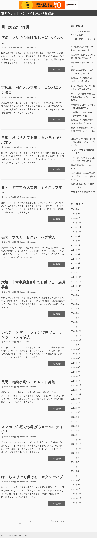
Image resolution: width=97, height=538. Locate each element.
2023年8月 (76, 349)
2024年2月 (76, 322)
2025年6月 (76, 249)
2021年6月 (76, 466)
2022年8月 (76, 403)
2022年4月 (76, 421)
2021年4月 (76, 475)
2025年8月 (76, 240)
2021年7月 (76, 462)
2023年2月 (76, 376)
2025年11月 (76, 227)
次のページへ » (57, 521)
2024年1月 (76, 326)
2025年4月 (76, 258)
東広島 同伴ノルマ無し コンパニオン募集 (32, 90)
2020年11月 (76, 498)
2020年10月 (76, 502)
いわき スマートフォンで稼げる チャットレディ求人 (32, 334)
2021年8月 (76, 457)
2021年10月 (76, 448)
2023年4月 (76, 367)
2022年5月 (76, 416)
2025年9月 (76, 236)
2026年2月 (76, 213)
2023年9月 (76, 344)
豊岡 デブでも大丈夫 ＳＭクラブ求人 (31, 189)
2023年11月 (76, 335)
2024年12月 (76, 276)
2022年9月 (76, 398)
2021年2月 (76, 484)
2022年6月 (76, 412)
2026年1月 (76, 218)
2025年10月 (76, 231)
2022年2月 (76, 430)
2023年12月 (76, 331)
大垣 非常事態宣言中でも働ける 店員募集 (33, 284)
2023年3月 (76, 371)
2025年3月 (76, 263)
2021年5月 (76, 471)
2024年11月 (76, 281)
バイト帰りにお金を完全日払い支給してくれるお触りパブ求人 (83, 176)
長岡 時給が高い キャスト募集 (28, 381)
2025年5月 (76, 254)
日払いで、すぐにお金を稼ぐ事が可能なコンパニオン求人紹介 (83, 142)
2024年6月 (76, 303)
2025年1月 (76, 272)
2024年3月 (76, 317)
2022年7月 (76, 407)
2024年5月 (76, 308)
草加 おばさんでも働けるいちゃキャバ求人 (32, 139)
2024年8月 (76, 294)
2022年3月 (76, 425)
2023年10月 (76, 340)
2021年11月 (76, 443)
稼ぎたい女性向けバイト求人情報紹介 (27, 13)
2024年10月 (76, 285)
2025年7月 (76, 245)
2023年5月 (76, 362)
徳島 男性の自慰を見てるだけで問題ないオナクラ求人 (83, 131)
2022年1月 (76, 434)
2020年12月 (76, 493)
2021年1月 (76, 489)
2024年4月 (76, 313)
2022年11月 (76, 389)
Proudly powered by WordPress (14, 535)
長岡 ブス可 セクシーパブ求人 (28, 237)
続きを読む (56, 70)
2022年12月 (76, 385)
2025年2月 (76, 267)
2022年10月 (76, 394)
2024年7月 (76, 299)
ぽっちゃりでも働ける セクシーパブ (32, 476)
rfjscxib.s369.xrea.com (28, 47)
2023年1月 (76, 380)
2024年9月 (76, 290)
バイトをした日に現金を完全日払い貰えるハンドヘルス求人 (83, 96)
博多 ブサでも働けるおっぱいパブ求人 (32, 40)
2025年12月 (76, 222)
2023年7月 (76, 353)
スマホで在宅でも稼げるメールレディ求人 (32, 429)
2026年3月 (76, 209)
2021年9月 (76, 452)
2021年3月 (76, 480)
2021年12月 (76, 439)
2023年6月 (76, 358)
